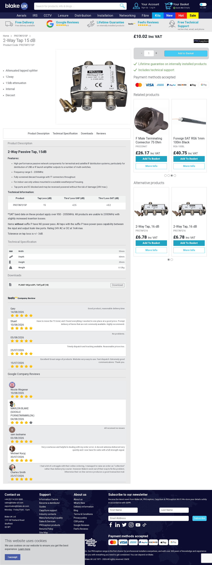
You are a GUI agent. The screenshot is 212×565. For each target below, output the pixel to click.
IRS (35, 15)
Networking (127, 15)
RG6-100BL (179, 146)
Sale (193, 15)
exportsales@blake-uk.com (17, 506)
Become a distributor (49, 503)
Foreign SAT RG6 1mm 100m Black (189, 140)
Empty (187, 8)
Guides (42, 506)
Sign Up (144, 7)
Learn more (24, 549)
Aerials (21, 15)
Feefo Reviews (81, 529)
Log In (152, 7)
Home (6, 36)
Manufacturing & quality (51, 518)
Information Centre (48, 499)
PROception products (49, 525)
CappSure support (48, 510)
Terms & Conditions (83, 514)
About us (78, 499)
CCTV (48, 15)
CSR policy (79, 521)
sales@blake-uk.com (14, 503)
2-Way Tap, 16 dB (147, 226)
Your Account (150, 4)
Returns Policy (46, 529)
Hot (181, 15)
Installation (105, 15)
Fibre (145, 15)
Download (117, 285)
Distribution (83, 15)
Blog (76, 510)
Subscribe (199, 518)
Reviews (101, 133)
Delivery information (84, 506)
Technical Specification (65, 133)
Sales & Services (47, 521)
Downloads (87, 133)
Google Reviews (81, 525)
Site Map (43, 532)
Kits (158, 15)
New (169, 15)
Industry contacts (47, 514)
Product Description (39, 133)
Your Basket (181, 4)
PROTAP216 (142, 230)
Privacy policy (80, 518)
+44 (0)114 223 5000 (14, 499)
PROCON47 (141, 146)
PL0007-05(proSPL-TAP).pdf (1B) (33, 285)
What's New (79, 503)
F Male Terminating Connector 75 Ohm (149, 140)
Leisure (63, 15)
